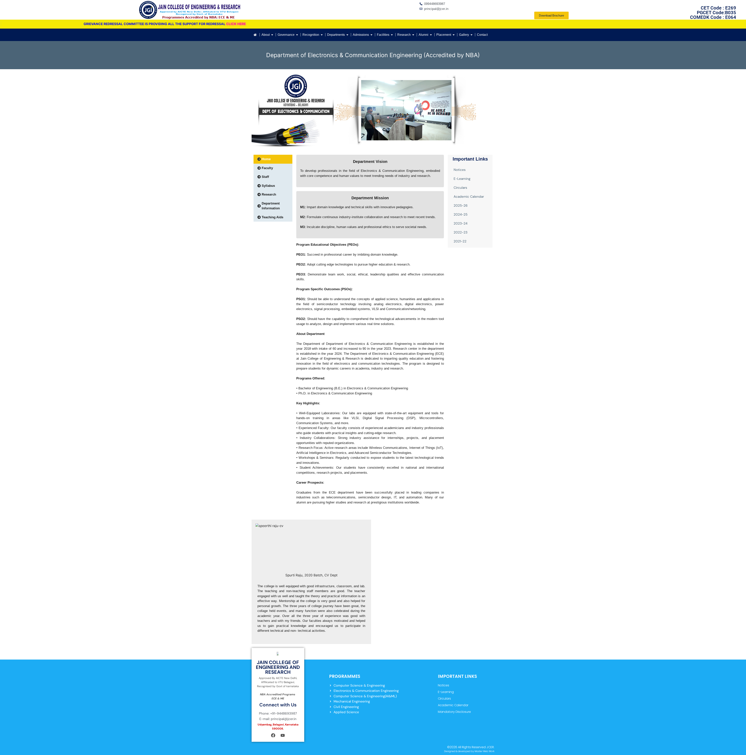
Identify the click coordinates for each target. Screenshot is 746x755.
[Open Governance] (297, 34)
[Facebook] (273, 735)
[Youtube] (282, 735)
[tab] (273, 159)
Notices (460, 170)
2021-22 (460, 241)
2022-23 (460, 232)
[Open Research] (413, 34)
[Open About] (272, 34)
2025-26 (461, 205)
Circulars (460, 187)
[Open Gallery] (471, 34)
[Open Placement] (453, 34)
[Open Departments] (347, 34)
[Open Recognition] (321, 34)
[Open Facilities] (391, 34)
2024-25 (460, 214)
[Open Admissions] (371, 34)
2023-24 (460, 223)
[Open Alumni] (430, 34)
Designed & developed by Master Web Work (469, 751)
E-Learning (462, 179)
